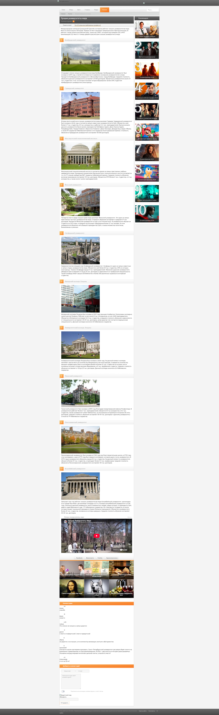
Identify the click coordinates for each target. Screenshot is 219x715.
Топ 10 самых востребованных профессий (88, 25)
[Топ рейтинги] (63, 1)
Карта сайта (142, 711)
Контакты (152, 711)
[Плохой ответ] (62, 606)
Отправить (64, 703)
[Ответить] (96, 612)
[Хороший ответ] (60, 606)
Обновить (63, 697)
